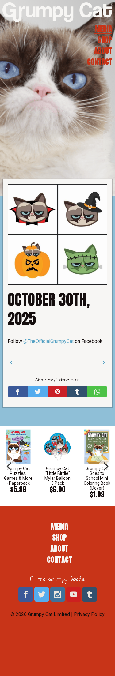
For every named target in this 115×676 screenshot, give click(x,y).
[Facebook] (18, 391)
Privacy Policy (89, 614)
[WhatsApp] (97, 391)
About (103, 50)
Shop (105, 39)
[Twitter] (38, 391)
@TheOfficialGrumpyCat (48, 341)
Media (103, 28)
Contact (99, 61)
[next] (105, 466)
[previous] (10, 466)
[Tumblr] (77, 391)
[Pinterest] (57, 391)
